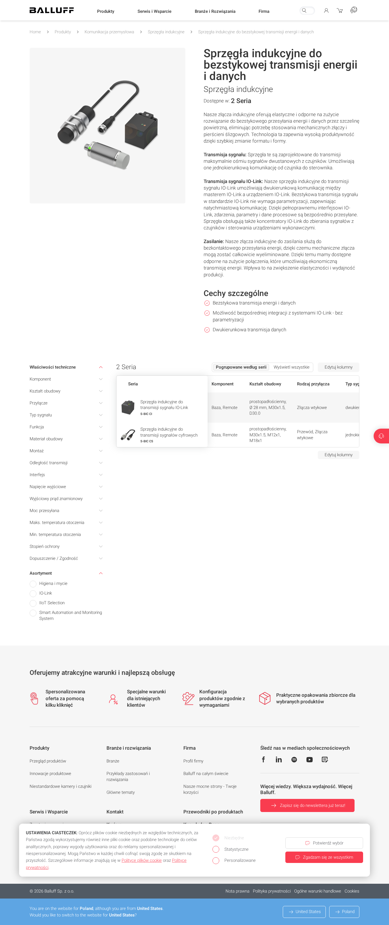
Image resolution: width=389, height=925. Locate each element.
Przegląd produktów (48, 761)
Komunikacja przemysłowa (109, 31)
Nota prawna (237, 891)
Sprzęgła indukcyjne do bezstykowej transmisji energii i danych (256, 31)
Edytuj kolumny (339, 367)
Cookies (352, 891)
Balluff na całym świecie (205, 773)
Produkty (63, 31)
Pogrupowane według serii (241, 367)
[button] (105, 11)
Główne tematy (121, 792)
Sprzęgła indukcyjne (166, 31)
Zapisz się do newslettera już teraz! (312, 805)
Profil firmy (193, 761)
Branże (113, 761)
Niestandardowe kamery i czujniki (60, 786)
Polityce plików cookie (142, 860)
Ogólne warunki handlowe (317, 891)
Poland (348, 911)
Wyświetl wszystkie (292, 367)
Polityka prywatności (272, 891)
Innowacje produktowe (50, 773)
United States (308, 911)
